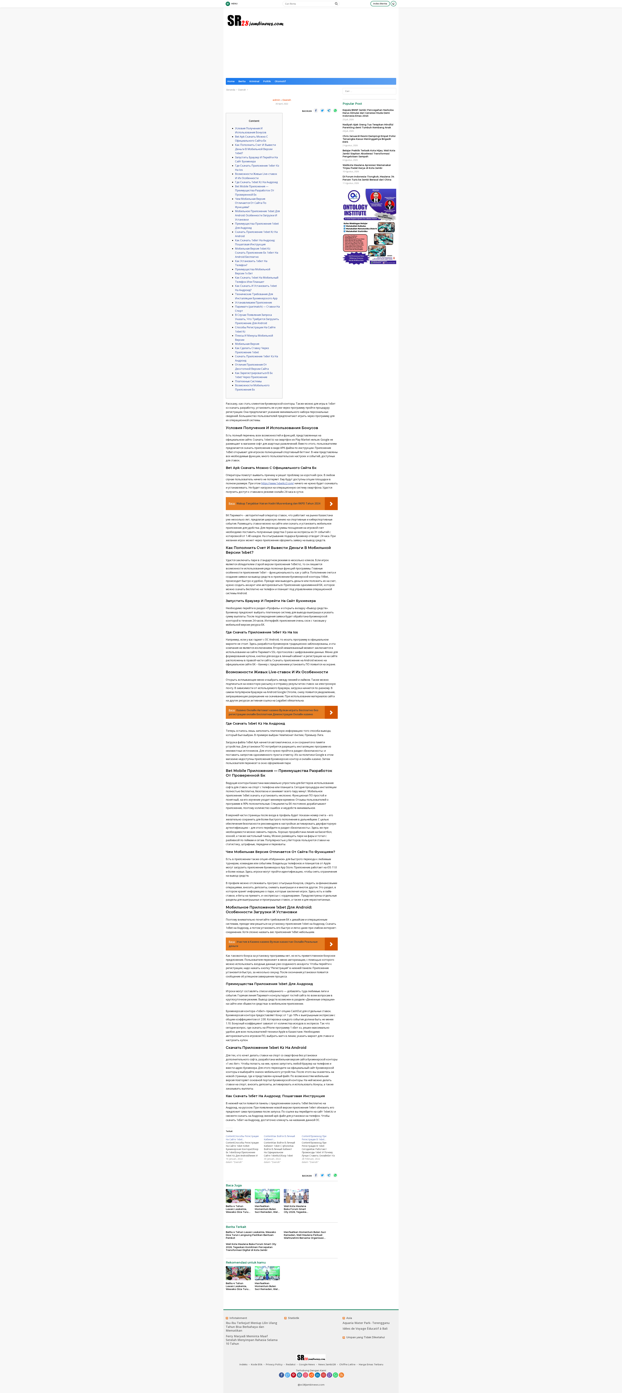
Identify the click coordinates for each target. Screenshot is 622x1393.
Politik (267, 81)
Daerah (286, 100)
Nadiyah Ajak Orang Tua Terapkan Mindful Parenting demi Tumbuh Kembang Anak (368, 126)
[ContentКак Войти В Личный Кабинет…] (283, 1149)
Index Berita (380, 3)
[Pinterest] (293, 1375)
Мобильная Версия (247, 344)
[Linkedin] (317, 1375)
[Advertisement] (311, 53)
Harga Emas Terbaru (371, 1364)
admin (276, 100)
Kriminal (254, 81)
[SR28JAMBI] (255, 19)
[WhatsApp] (335, 1375)
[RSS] (341, 1375)
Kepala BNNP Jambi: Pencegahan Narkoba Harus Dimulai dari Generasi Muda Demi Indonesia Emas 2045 (368, 113)
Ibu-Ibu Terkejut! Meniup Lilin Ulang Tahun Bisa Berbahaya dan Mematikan (251, 1326)
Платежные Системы (248, 381)
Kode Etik (256, 1364)
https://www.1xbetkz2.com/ (277, 483)
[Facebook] (281, 1375)
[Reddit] (311, 1375)
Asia (349, 1318)
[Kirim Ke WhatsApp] (335, 110)
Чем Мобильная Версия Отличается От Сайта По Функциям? (250, 203)
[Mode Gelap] (393, 3)
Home (231, 81)
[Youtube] (323, 1375)
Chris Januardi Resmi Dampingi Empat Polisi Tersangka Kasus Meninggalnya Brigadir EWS (369, 139)
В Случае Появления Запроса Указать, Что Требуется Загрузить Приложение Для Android (257, 319)
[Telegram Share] (328, 110)
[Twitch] (329, 1375)
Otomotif (280, 81)
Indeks (243, 1364)
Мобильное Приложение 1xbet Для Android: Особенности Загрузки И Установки (257, 215)
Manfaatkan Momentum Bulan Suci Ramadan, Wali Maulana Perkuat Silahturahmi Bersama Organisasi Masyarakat (267, 1209)
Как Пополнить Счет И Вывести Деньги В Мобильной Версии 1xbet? (255, 149)
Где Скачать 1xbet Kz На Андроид (256, 182)
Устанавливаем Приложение (253, 302)
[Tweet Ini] (322, 110)
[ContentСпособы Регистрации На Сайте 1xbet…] (245, 1149)
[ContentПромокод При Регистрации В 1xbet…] (321, 1149)
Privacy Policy (274, 1364)
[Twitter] (287, 1375)
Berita (242, 81)
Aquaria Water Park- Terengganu (366, 1323)
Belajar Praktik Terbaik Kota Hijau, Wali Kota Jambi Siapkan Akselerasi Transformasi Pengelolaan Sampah (369, 153)
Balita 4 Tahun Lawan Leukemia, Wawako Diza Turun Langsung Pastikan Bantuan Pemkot (238, 1209)
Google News (307, 1364)
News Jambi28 (327, 1364)
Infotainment (238, 1318)
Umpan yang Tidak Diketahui (365, 1337)
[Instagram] (305, 1375)
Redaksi (290, 1364)
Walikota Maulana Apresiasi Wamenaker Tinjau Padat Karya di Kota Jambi (367, 166)
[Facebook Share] (315, 110)
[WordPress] (299, 1375)
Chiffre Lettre (347, 1364)
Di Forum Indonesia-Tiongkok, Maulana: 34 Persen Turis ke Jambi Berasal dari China (368, 178)
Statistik (293, 1318)
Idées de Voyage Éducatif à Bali (365, 1328)
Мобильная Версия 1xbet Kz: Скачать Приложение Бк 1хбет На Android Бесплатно (256, 253)
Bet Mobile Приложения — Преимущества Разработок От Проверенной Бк (254, 190)
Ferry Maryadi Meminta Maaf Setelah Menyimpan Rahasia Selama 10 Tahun (252, 1340)
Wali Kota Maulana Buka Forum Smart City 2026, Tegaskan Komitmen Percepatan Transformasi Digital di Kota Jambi (296, 1209)
